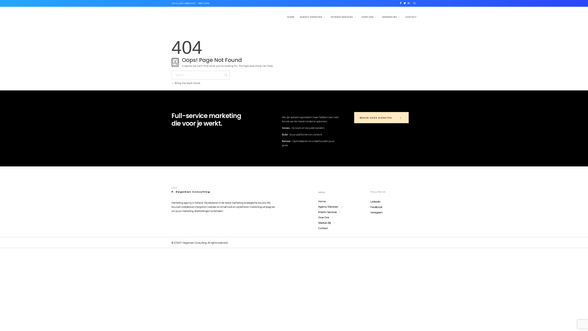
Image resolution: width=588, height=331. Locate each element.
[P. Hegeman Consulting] (186, 16)
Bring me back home (187, 83)
